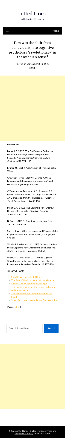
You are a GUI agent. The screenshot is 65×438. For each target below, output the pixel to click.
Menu (56, 30)
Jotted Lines (32, 14)
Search (51, 328)
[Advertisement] (32, 108)
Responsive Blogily (24, 433)
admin (32, 67)
